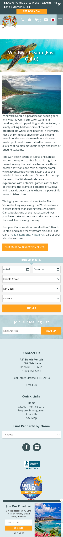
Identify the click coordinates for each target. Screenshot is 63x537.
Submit (31, 308)
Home (31, 403)
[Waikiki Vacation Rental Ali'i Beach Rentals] (53, 19)
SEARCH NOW (31, 11)
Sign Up (51, 331)
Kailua (14, 234)
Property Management (31, 410)
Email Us (31, 385)
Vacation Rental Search (31, 406)
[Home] (10, 21)
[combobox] (31, 434)
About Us (31, 414)
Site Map (31, 418)
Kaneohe (24, 234)
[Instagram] (37, 447)
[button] (31, 7)
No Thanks (19, 533)
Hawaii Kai (38, 234)
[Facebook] (26, 447)
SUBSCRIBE (18, 528)
